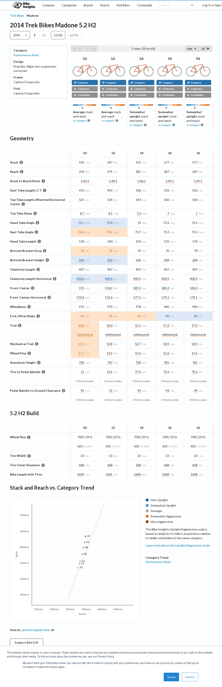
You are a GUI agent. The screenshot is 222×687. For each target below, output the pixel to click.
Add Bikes (123, 5)
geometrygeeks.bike (36, 630)
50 (85, 58)
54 (141, 58)
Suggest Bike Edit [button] (27, 642)
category (81, 120)
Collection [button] (83, 89)
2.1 (44, 35)
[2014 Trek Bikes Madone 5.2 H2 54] (141, 75)
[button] (77, 48)
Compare (48, 5)
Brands (88, 5)
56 (170, 58)
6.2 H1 (74, 35)
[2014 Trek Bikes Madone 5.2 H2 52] (113, 75)
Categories (69, 5)
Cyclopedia (144, 5)
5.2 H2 (58, 35)
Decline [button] (189, 677)
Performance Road (26, 55)
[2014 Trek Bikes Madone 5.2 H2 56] (170, 75)
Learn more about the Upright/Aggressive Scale (177, 545)
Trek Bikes (17, 15)
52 (113, 58)
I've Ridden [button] (84, 95)
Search (104, 5)
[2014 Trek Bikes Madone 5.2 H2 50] (85, 75)
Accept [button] (171, 677)
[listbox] (20, 35)
